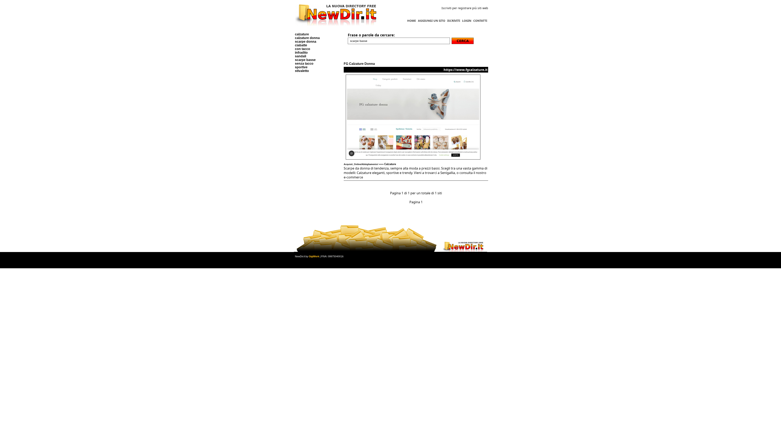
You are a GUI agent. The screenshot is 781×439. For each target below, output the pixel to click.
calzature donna (307, 38)
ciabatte (301, 45)
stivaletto (302, 71)
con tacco (302, 49)
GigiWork (314, 256)
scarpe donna (305, 41)
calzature (302, 34)
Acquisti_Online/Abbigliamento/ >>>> (370, 164)
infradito (301, 52)
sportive (301, 67)
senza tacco (304, 63)
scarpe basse (305, 60)
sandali (300, 56)
